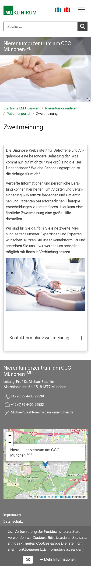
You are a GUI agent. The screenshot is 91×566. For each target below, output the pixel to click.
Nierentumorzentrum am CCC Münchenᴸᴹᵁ (37, 46)
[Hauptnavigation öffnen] (81, 10)
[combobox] (46, 26)
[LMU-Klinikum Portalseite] (20, 10)
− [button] (9, 442)
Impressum (12, 515)
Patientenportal (18, 114)
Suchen (83, 26)
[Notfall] (67, 10)
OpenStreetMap (61, 497)
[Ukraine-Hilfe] (57, 10)
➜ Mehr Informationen (58, 559)
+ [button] (9, 435)
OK (28, 560)
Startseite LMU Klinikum (21, 108)
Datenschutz (13, 522)
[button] (42, 413)
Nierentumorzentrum (61, 108)
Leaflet (41, 497)
